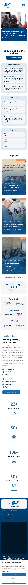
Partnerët (14, 310)
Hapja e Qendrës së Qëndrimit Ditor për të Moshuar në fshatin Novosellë (13, 185)
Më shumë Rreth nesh (10, 392)
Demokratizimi (9, 369)
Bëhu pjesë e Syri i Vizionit (14, 52)
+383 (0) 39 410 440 (8, 518)
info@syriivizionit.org (9, 514)
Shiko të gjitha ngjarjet (13, 277)
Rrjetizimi (8, 387)
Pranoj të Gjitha (14, 574)
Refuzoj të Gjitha (14, 582)
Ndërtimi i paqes (10, 372)
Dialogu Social (9, 384)
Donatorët (14, 299)
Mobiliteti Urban (9, 379)
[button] (2, 28)
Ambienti (7, 374)
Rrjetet (14, 320)
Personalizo (14, 578)
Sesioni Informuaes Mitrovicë (11, 265)
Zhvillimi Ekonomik (10, 381)
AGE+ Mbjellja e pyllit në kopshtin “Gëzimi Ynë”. (13, 225)
